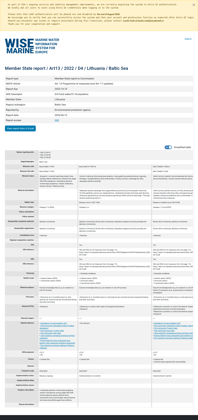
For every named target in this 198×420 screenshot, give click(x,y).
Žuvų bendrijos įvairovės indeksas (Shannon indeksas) (175, 338)
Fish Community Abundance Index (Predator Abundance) (175, 326)
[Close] (194, 4)
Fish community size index (51, 333)
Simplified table (182, 147)
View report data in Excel (20, 128)
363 (57, 120)
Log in (188, 38)
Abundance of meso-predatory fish (54, 323)
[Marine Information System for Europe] (32, 46)
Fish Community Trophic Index (52, 331)
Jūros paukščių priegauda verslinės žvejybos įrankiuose (175, 333)
